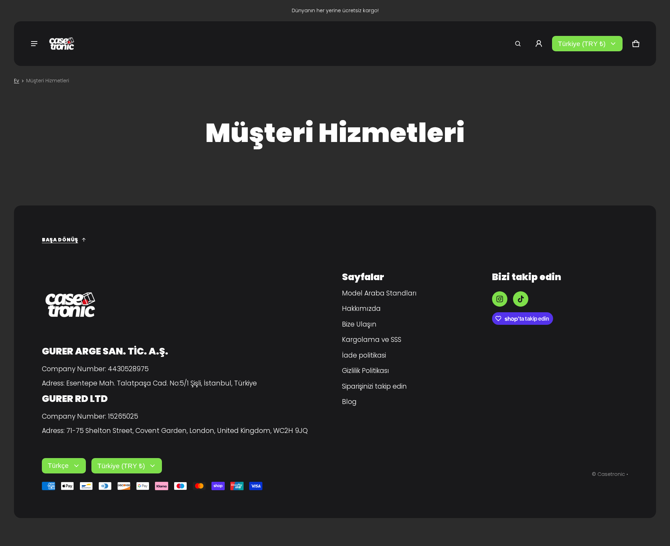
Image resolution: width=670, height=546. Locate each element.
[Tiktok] (520, 299)
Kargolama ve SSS (371, 339)
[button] (518, 43)
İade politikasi (364, 355)
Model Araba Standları (379, 293)
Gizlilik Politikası (365, 370)
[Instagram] (499, 299)
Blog (349, 401)
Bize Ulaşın (359, 324)
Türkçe (58, 465)
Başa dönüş (60, 239)
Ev (16, 80)
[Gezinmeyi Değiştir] (34, 43)
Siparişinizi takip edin (374, 386)
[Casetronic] (61, 44)
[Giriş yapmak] (538, 43)
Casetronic (611, 474)
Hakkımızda (361, 308)
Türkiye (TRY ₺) (581, 43)
